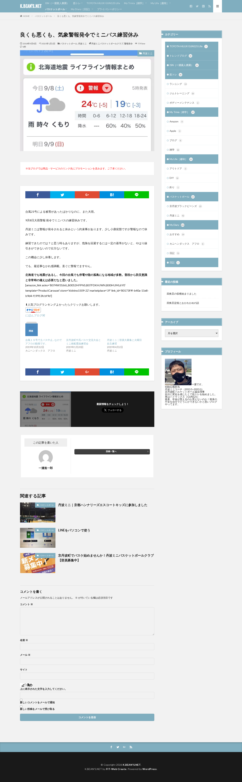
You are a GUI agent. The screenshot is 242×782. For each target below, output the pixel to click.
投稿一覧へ (111, 451)
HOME (26, 16)
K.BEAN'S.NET (31, 6)
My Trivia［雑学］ (134, 3)
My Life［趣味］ (160, 3)
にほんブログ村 (35, 315)
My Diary (177, 224)
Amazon (176, 121)
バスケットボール (55, 9)
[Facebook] (37, 194)
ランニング (178, 83)
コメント (26, 604)
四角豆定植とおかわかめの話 (183, 302)
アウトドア (178, 168)
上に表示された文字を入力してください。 (43, 689)
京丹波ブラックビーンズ (185, 206)
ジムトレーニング (182, 93)
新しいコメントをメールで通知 (37, 702)
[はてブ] (112, 194)
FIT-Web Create (116, 768)
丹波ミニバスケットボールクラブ (107, 43)
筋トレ (77, 3)
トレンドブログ (181, 55)
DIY (174, 177)
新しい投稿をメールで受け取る (37, 709)
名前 (24, 640)
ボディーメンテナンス (184, 102)
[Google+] (87, 194)
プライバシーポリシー (109, 9)
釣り (174, 187)
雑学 (174, 149)
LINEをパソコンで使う (74, 530)
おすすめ (177, 234)
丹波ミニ (82, 43)
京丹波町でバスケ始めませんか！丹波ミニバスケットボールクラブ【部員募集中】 (106, 557)
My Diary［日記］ (81, 9)
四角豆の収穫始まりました (181, 293)
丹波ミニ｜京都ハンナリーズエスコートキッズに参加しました (102, 505)
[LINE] (136, 194)
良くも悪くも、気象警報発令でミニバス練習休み (80, 16)
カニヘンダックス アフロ (186, 243)
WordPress (149, 768)
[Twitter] (62, 194)
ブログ (175, 140)
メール (25, 655)
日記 (174, 253)
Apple (175, 130)
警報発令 (128, 43)
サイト (23, 669)
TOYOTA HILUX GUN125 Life (103, 3)
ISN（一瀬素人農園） (57, 3)
